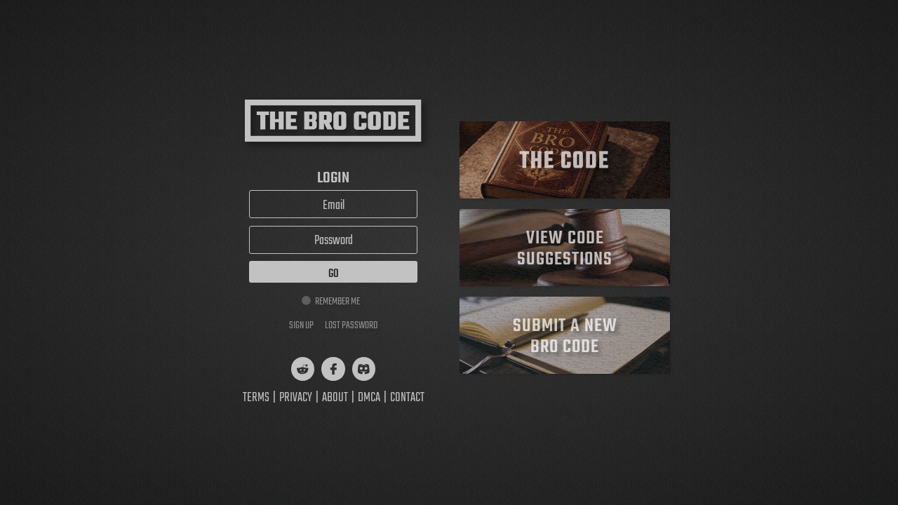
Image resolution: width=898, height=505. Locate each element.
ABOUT (335, 398)
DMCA (369, 398)
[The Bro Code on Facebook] (332, 368)
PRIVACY (295, 398)
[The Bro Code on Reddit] (302, 368)
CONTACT (407, 398)
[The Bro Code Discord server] (363, 368)
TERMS (256, 398)
